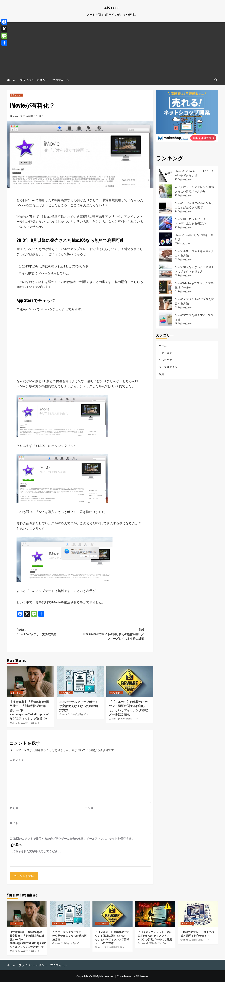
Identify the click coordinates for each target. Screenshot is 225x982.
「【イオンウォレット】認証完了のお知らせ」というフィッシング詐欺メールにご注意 (155, 935)
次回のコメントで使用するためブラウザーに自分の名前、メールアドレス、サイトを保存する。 (73, 838)
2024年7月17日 (77, 714)
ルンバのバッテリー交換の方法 (36, 631)
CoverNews (124, 976)
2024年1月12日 (198, 939)
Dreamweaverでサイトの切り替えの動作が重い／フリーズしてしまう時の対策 (113, 633)
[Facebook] (4, 21)
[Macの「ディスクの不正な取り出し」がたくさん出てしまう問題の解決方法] (165, 207)
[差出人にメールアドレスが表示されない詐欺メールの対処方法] (165, 191)
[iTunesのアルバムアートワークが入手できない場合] (165, 175)
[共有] (4, 42)
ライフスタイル (168, 366)
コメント (17, 759)
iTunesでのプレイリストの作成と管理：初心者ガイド (197, 933)
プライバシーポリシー (34, 80)
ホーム (11, 80)
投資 (161, 373)
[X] (4, 28)
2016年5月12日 (30, 116)
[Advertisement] (112, 48)
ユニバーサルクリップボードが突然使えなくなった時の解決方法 (78, 705)
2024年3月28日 (126, 718)
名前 (14, 807)
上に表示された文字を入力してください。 (36, 851)
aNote (15, 116)
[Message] (4, 35)
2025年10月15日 (27, 722)
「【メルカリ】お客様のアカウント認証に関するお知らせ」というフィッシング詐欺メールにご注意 (128, 707)
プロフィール (60, 80)
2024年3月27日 (155, 943)
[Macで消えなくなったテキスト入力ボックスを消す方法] (165, 271)
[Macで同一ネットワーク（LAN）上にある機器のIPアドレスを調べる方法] (165, 223)
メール (87, 807)
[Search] (216, 79)
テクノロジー (16, 95)
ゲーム (163, 345)
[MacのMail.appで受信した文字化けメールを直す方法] (165, 287)
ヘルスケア (165, 359)
